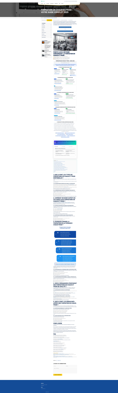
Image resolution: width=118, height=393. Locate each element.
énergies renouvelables (67, 58)
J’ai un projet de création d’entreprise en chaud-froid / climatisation (63, 155)
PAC (44, 3)
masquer (57, 160)
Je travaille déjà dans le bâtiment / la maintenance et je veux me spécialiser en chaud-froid (60, 151)
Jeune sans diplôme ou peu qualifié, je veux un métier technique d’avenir (60, 153)
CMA (59, 110)
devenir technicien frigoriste (71, 184)
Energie (43, 29)
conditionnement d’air (66, 187)
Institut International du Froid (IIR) (57, 298)
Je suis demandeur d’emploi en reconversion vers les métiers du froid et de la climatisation (70, 151)
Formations (56, 3)
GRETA (55, 292)
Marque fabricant (44, 32)
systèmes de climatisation (59, 209)
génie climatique (63, 22)
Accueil (42, 3)
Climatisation (52, 3)
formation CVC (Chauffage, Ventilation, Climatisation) (64, 202)
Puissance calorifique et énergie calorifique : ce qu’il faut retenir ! (47, 42)
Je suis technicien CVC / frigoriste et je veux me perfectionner (70, 153)
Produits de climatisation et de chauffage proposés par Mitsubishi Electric (61, 354)
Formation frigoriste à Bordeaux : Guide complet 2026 (48, 55)
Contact (62, 3)
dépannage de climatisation (60, 80)
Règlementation (44, 37)
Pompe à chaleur (44, 35)
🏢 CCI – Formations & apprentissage (61, 134)
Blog (59, 3)
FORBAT (55, 297)
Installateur (57, 70)
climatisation (63, 72)
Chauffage (47, 3)
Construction (43, 27)
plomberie (69, 203)
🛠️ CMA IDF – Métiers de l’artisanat (69, 134)
